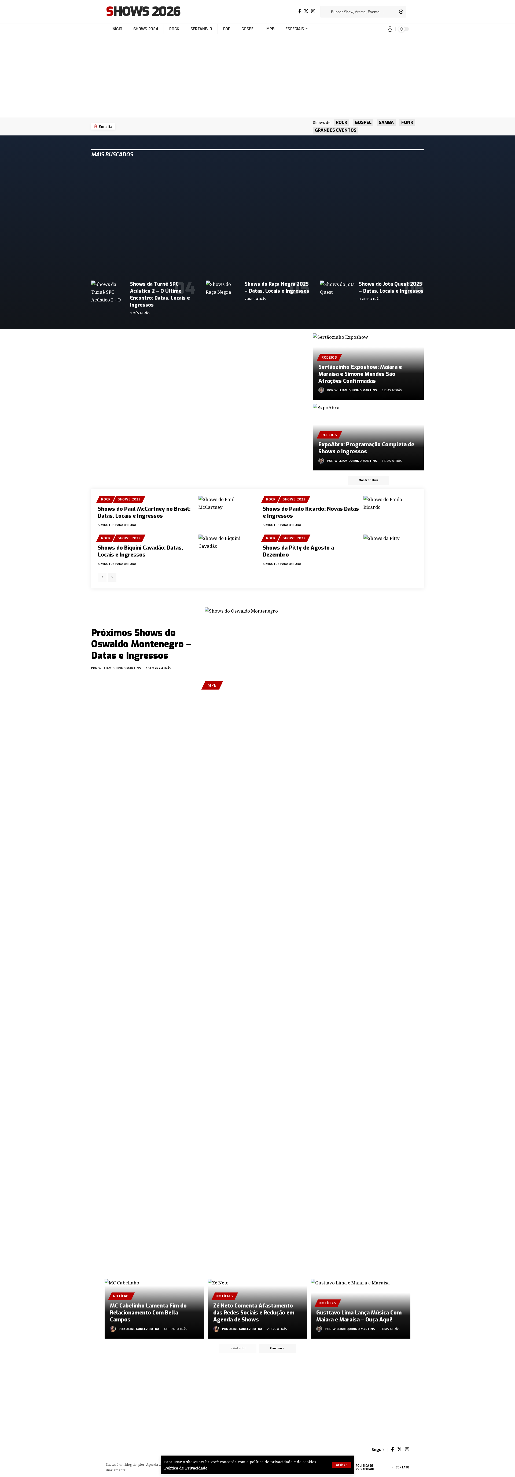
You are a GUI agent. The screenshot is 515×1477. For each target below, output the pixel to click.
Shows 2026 (143, 12)
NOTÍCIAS (121, 1296)
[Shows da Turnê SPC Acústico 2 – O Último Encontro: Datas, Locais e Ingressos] (108, 291)
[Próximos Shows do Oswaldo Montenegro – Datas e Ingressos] (257, 649)
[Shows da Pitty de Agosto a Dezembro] (390, 551)
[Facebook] (300, 11)
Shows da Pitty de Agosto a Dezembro (298, 551)
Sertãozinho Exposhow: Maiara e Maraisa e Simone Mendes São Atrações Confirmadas (360, 374)
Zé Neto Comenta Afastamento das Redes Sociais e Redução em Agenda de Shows (253, 1312)
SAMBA (386, 122)
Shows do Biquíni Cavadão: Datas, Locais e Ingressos (140, 551)
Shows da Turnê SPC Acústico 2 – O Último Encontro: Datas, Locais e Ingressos (160, 294)
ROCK (341, 122)
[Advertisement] (257, 75)
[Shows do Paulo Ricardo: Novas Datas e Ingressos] (390, 512)
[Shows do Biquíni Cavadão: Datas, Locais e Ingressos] (225, 551)
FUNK (407, 122)
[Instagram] (313, 11)
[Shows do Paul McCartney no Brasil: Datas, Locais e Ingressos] (225, 512)
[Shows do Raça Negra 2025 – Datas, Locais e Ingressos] (223, 291)
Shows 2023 (129, 499)
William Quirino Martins (355, 390)
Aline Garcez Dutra (142, 1328)
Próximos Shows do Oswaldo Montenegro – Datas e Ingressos (141, 644)
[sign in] (390, 29)
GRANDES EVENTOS (335, 130)
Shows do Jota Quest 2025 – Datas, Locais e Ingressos (391, 287)
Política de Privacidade (186, 1468)
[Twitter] (306, 11)
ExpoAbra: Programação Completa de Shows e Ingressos (366, 448)
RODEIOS (329, 357)
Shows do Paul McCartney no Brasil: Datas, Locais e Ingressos (144, 512)
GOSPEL (363, 122)
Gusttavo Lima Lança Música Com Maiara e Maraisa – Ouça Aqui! (359, 1316)
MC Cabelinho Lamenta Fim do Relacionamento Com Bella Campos (148, 1312)
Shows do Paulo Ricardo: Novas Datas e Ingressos (311, 512)
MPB (212, 685)
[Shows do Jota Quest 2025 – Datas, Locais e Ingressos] (337, 291)
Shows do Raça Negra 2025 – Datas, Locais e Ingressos (277, 287)
